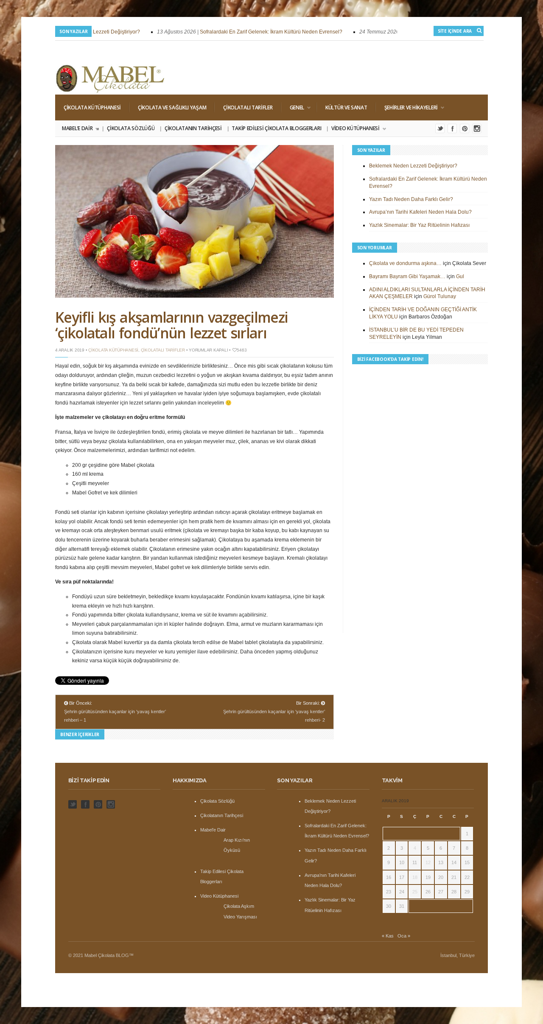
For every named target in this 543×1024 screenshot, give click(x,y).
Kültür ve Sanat (346, 107)
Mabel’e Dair (80, 128)
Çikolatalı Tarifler (247, 107)
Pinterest (464, 128)
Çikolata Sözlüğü (130, 128)
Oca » (403, 935)
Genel (293, 107)
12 (428, 862)
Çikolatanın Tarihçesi (193, 128)
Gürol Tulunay (439, 296)
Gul (460, 276)
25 (414, 891)
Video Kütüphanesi (353, 128)
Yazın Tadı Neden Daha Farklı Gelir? (411, 199)
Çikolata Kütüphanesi (92, 107)
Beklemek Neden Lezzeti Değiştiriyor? (413, 166)
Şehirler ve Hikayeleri (407, 107)
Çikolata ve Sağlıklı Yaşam (172, 107)
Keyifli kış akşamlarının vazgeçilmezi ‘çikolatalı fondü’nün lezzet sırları (171, 325)
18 (414, 877)
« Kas (388, 935)
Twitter (440, 128)
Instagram (477, 128)
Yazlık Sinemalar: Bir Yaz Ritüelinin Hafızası (419, 225)
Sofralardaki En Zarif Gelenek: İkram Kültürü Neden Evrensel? (262, 32)
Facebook (452, 128)
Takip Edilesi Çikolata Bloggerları (276, 128)
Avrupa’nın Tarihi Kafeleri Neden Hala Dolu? (420, 212)
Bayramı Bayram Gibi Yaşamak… (407, 276)
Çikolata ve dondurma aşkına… (405, 263)
